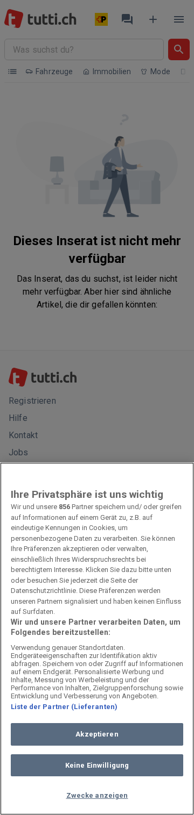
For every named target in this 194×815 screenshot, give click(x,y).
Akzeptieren (96, 734)
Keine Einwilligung (97, 765)
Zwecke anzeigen (97, 795)
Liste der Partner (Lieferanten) (64, 707)
